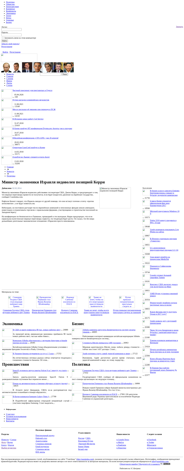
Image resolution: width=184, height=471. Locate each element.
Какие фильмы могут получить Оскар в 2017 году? (163, 313)
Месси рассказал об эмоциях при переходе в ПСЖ (34, 109)
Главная (10, 167)
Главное (9, 76)
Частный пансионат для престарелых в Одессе (32, 90)
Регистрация (6, 46)
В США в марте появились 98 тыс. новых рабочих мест (36, 330)
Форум (11, 445)
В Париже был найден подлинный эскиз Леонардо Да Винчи (163, 370)
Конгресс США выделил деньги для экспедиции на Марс (164, 285)
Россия (81, 438)
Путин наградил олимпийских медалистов (31, 100)
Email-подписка (42, 446)
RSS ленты (40, 452)
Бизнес (9, 22)
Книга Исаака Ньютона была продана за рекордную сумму (162, 360)
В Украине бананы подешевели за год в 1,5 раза (33, 353)
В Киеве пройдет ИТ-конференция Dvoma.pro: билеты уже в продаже (42, 128)
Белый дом (82, 449)
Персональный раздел (45, 435)
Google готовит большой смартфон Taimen (160, 276)
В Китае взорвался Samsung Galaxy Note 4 (31, 396)
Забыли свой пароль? (10, 44)
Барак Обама (83, 446)
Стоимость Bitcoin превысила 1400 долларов (102, 343)
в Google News (123, 440)
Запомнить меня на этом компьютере (20, 38)
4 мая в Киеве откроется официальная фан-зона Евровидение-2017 (160, 203)
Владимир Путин (85, 441)
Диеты (9, 83)
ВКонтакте (151, 445)
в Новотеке (121, 448)
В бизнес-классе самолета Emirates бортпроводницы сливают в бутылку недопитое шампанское (164, 193)
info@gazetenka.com (160, 461)
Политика (10, 2)
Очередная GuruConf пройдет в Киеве (29, 147)
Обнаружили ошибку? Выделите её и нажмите (140, 464)
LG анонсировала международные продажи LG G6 (164, 249)
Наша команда (12, 419)
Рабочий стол (41, 438)
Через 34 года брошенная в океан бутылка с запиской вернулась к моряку (164, 332)
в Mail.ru (120, 442)
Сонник (9, 79)
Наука (8, 18)
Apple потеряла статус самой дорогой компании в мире (106, 353)
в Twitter (150, 442)
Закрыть (179, 27)
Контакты (10, 421)
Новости (10, 74)
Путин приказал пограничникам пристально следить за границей (127, 311)
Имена (9, 81)
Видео (10, 442)
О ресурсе (10, 414)
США (88, 438)
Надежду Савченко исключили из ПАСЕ (69, 311)
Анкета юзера (41, 441)
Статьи (9, 85)
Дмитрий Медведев (86, 444)
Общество (10, 4)
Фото (3, 442)
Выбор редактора (8, 448)
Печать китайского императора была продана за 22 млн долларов (164, 350)
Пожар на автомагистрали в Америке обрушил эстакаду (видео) (40, 383)
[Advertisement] (121, 227)
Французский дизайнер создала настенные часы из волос (163, 304)
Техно (8, 16)
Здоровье (10, 20)
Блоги (4, 445)
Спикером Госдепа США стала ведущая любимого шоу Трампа (16, 311)
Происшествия (12, 7)
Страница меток (42, 449)
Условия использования (16, 416)
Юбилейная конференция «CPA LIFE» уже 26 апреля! (35, 138)
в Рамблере (121, 445)
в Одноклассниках (155, 448)
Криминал (10, 9)
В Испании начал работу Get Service (28, 119)
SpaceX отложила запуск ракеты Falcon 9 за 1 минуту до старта (40, 370)
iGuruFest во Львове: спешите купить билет (31, 157)
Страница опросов (43, 444)
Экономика (11, 13)
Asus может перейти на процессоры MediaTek (160, 258)
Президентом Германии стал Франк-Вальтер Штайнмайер (44, 311)
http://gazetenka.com (85, 459)
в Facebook (151, 440)
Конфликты (11, 11)
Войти (5, 52)
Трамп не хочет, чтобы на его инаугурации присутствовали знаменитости (96, 312)
